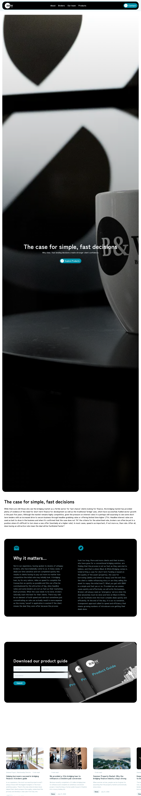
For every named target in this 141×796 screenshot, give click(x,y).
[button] (53, 5)
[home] (9, 5)
